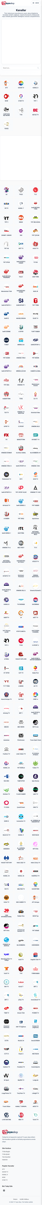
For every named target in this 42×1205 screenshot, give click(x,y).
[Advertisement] (21, 41)
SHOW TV (5, 1172)
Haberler (5, 1159)
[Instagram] (4, 1190)
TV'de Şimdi (5, 1154)
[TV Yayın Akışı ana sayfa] (10, 1131)
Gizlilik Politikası (24, 1199)
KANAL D (5, 1174)
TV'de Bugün (6, 1151)
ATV (3, 1169)
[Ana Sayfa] (8, 3)
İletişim (15, 1199)
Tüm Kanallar (6, 1157)
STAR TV (5, 1180)
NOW (3, 1177)
